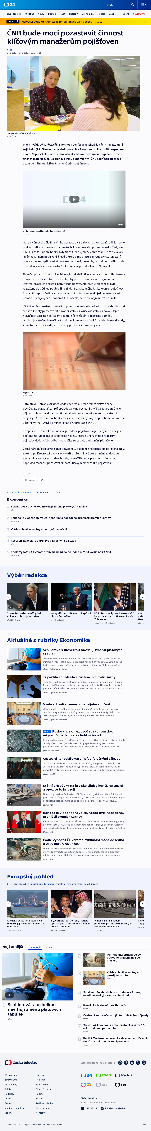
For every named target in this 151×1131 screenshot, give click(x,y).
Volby (41, 13)
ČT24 (9, 49)
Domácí (52, 13)
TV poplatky (11, 1084)
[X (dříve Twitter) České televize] (138, 1062)
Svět (62, 13)
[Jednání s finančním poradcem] (73, 93)
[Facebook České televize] (126, 1062)
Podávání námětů (45, 1103)
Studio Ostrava (43, 1089)
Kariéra (39, 1098)
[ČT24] (9, 4)
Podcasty (9, 1093)
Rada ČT (40, 1093)
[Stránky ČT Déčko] (86, 1084)
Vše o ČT (9, 1112)
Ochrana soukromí (41, 1124)
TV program (11, 1074)
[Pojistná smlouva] (74, 361)
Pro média (41, 1074)
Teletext (9, 1089)
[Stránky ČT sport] (103, 1075)
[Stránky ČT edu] (120, 1084)
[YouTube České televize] (132, 1062)
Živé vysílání (11, 1079)
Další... (112, 13)
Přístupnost (58, 1124)
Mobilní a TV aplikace (15, 1107)
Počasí (101, 13)
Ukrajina (29, 13)
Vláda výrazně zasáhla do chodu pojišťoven (42, 231)
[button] (74, 199)
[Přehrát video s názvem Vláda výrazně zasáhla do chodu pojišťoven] (74, 199)
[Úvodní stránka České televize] (21, 1062)
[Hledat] (132, 4)
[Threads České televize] (144, 1062)
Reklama (40, 1079)
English (27, 1124)
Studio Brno (42, 1084)
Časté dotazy (42, 1107)
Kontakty (40, 1112)
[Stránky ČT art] (101, 1084)
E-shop (8, 1103)
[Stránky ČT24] (86, 1075)
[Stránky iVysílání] (123, 1075)
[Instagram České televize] (120, 1062)
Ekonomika (88, 13)
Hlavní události (13, 13)
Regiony (73, 13)
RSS (144, 1124)
